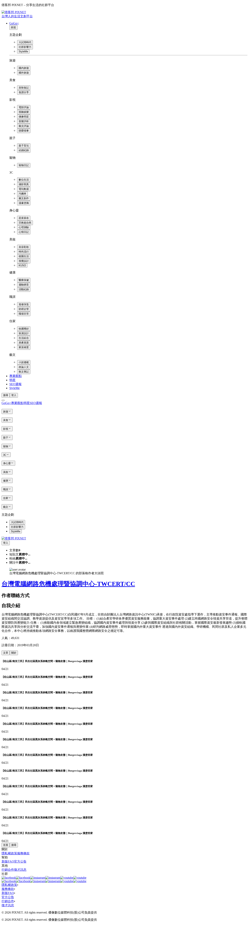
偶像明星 (24, 116)
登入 (13, 395)
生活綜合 (24, 338)
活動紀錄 (24, 289)
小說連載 (24, 362)
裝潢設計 (24, 333)
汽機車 (22, 193)
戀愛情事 (24, 130)
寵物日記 (24, 165)
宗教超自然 (25, 222)
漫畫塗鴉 (24, 203)
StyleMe (23, 51)
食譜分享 (24, 92)
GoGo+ (14, 23)
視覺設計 (24, 261)
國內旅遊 (24, 68)
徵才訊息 (20, 869)
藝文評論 (24, 126)
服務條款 (23, 853)
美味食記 (24, 87)
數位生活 (24, 179)
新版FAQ (8, 861)
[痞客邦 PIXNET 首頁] (14, 538)
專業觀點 (15, 376)
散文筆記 (24, 371)
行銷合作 (8, 869)
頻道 (13, 27)
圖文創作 (24, 198)
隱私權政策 (9, 853)
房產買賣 (24, 342)
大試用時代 (25, 42)
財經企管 (24, 309)
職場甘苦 (24, 313)
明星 (12, 380)
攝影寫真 (24, 184)
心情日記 (24, 232)
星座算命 (24, 218)
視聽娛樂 (24, 111)
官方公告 (20, 861)
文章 (5, 652)
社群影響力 (25, 47)
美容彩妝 (24, 246)
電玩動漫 (24, 189)
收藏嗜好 (24, 328)
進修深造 (24, 304)
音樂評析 (24, 121)
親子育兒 (24, 145)
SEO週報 (15, 384)
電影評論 (24, 107)
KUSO (22, 265)
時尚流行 (24, 251)
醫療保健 (24, 280)
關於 (13, 652)
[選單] (3, 400)
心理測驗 (24, 227)
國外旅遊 (24, 72)
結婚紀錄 (24, 150)
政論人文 (24, 367)
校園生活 (24, 256)
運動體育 (24, 284)
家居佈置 (24, 347)
